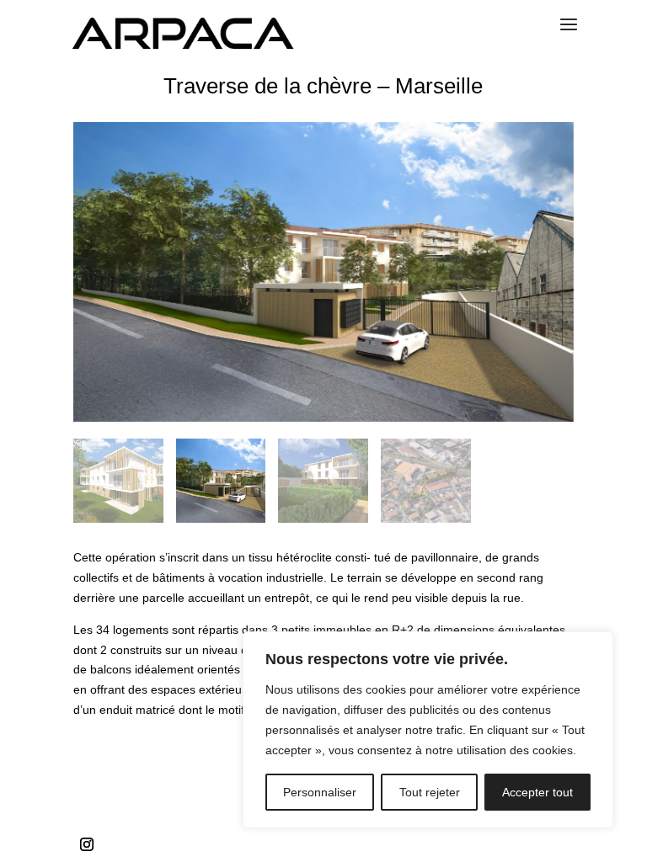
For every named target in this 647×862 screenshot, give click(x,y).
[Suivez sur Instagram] (86, 844)
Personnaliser (319, 792)
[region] (428, 729)
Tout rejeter (429, 792)
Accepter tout (537, 792)
